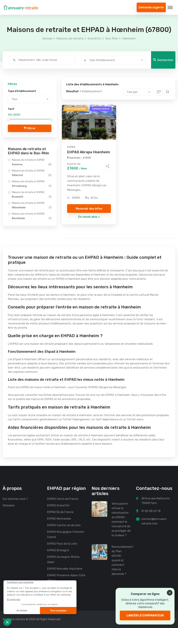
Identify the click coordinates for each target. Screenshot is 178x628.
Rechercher (165, 60)
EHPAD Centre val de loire (63, 525)
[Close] (169, 593)
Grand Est (94, 38)
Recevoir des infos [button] (89, 208)
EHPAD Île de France (60, 512)
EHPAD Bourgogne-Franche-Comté (66, 534)
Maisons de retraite (69, 38)
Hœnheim (129, 38)
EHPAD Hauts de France (62, 498)
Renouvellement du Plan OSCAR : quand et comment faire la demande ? (121, 560)
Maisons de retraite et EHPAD (31, 162)
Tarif (11, 109)
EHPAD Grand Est (58, 505)
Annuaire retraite (14, 619)
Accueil (47, 38)
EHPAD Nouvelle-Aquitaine (64, 568)
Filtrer (31, 128)
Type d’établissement (22, 91)
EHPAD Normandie (59, 518)
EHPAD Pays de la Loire (62, 543)
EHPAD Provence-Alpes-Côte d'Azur (66, 578)
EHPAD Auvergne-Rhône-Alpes (64, 559)
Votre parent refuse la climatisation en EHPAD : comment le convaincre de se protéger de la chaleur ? (121, 519)
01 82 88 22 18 (150, 511)
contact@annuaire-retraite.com (154, 521)
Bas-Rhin (112, 38)
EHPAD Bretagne (58, 550)
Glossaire (8, 505)
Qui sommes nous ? (15, 498)
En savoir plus (87, 216)
